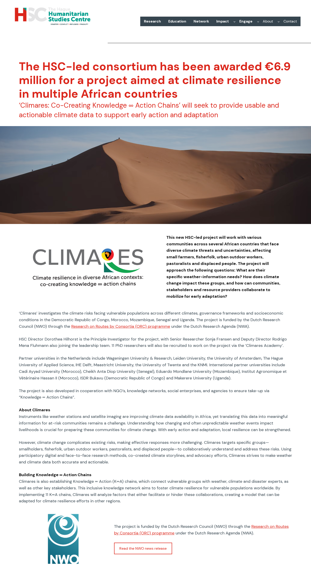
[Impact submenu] (234, 21)
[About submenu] (279, 21)
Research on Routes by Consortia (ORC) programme (120, 326)
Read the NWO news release (143, 548)
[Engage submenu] (258, 21)
